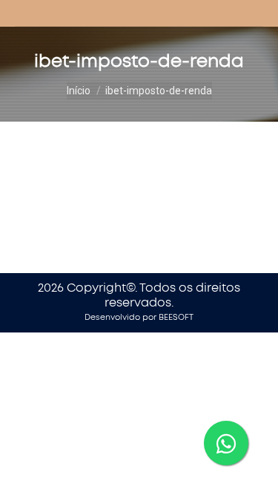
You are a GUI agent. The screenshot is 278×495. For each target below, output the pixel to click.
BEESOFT (176, 317)
